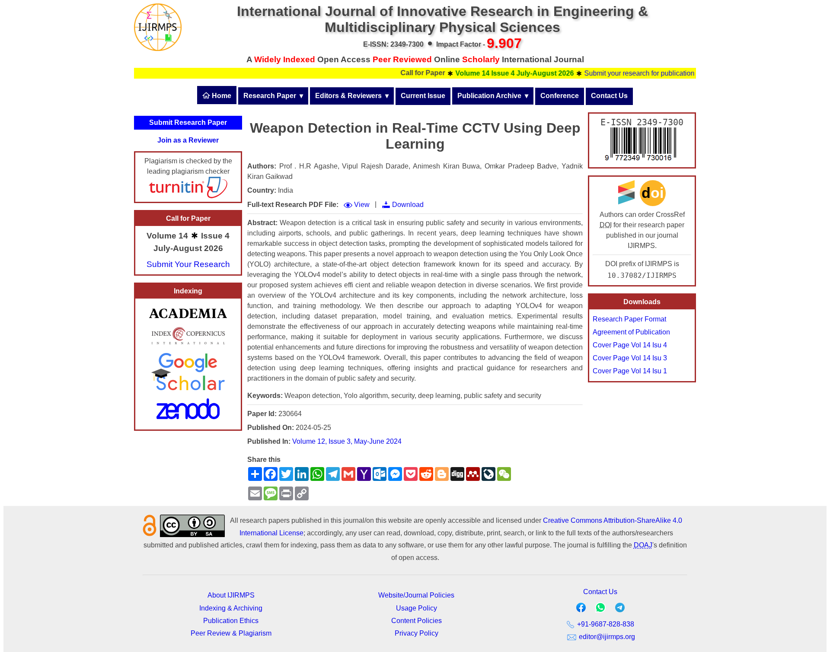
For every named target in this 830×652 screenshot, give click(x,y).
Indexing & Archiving (230, 608)
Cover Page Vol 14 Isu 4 (630, 345)
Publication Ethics (231, 620)
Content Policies (416, 620)
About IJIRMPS (231, 595)
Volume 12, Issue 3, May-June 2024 (347, 441)
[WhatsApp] (600, 610)
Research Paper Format (629, 319)
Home (220, 95)
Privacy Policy (416, 633)
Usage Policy (416, 608)
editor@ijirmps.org (606, 636)
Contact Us (609, 95)
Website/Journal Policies (416, 595)
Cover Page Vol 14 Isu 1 (630, 371)
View (362, 204)
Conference (559, 95)
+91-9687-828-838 (604, 624)
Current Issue (423, 95)
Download (408, 204)
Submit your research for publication (626, 73)
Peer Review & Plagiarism (231, 633)
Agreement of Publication (631, 332)
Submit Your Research (188, 264)
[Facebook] (581, 609)
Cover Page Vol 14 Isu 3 (630, 358)
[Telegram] (620, 609)
